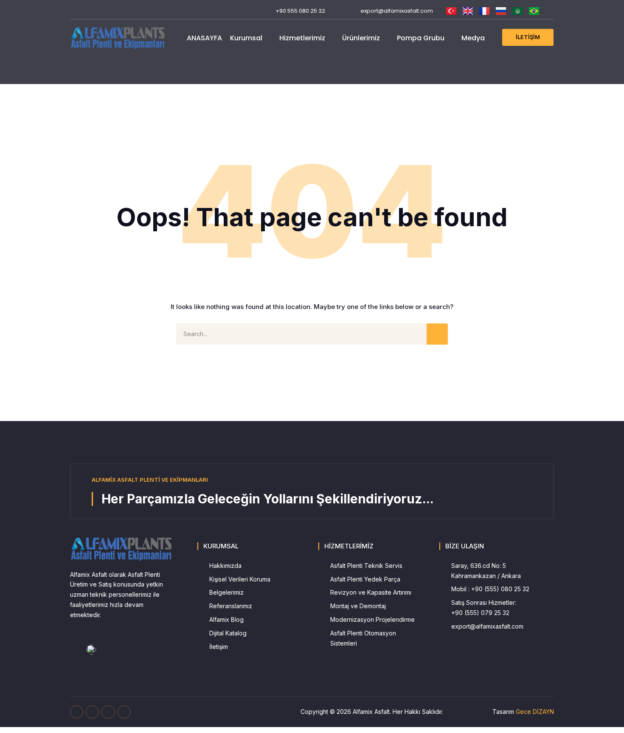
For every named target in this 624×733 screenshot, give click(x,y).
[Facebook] (74, 11)
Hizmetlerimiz (302, 38)
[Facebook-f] (76, 712)
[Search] (437, 334)
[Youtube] (87, 11)
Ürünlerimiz (361, 38)
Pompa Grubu (420, 38)
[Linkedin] (114, 11)
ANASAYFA (204, 38)
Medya (473, 38)
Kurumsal (246, 38)
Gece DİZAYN (535, 711)
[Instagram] (100, 11)
